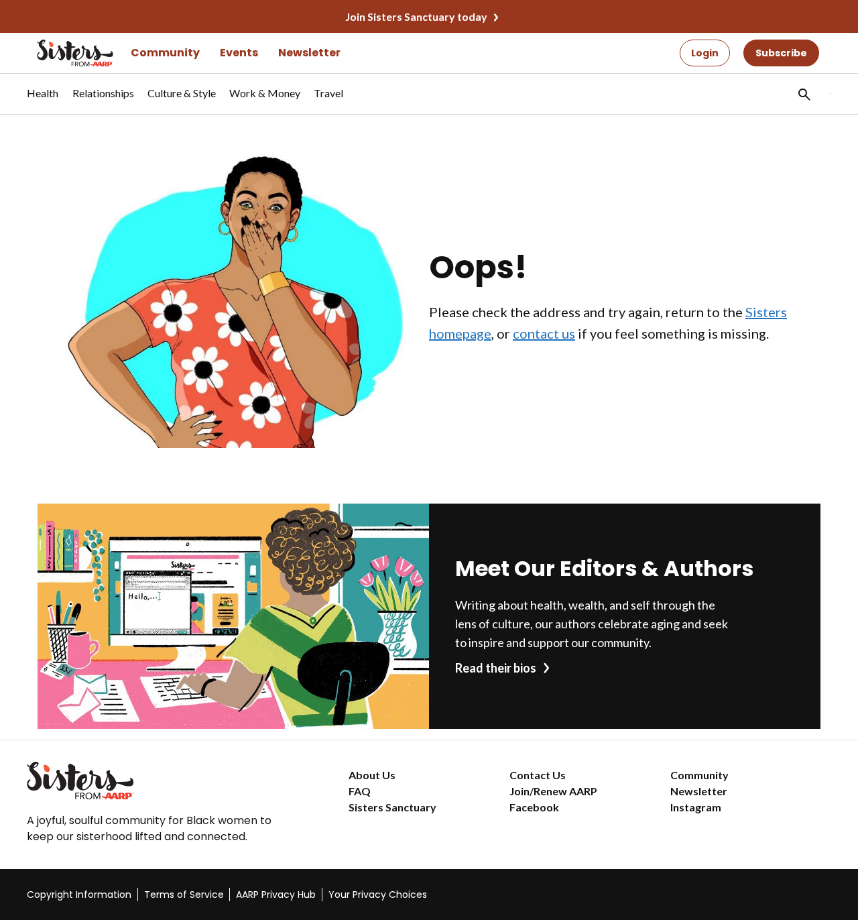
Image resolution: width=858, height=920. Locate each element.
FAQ (360, 791)
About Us (372, 774)
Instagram (695, 807)
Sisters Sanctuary (392, 807)
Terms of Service (184, 894)
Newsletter (309, 52)
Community (165, 52)
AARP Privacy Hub (276, 894)
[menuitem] (43, 100)
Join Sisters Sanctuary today (416, 16)
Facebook (534, 807)
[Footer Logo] (161, 780)
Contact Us (537, 774)
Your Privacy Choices (377, 894)
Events (239, 52)
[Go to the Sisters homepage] (60, 53)
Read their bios (495, 667)
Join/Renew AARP (553, 791)
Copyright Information (79, 894)
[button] (803, 94)
